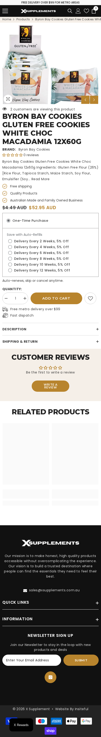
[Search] (70, 11)
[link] (90, 298)
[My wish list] (86, 11)
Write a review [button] (51, 386)
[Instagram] (50, 677)
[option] (50, 64)
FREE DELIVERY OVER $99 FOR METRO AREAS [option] (50, 2)
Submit (81, 660)
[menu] (5, 11)
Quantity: (12, 289)
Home (6, 19)
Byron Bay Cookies (34, 149)
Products (23, 19)
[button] (85, 100)
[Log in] (78, 11)
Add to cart (56, 298)
